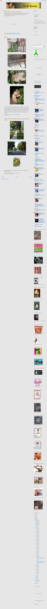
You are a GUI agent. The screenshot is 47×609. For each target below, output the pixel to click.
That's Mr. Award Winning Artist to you (41, 130)
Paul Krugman (37, 138)
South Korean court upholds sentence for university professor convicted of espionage (40, 100)
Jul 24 (38, 537)
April (37, 577)
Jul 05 (38, 568)
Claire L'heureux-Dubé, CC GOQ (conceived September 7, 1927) (42, 190)
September (37, 524)
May (36, 576)
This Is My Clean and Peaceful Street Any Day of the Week (16, 119)
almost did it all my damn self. (41, 184)
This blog (36, 154)
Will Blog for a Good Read (38, 82)
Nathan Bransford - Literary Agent (39, 141)
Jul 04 (38, 569)
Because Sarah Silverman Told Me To (13, 11)
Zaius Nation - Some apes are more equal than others (39, 204)
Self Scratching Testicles (42, 103)
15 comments (17, 33)
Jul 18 (38, 545)
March (37, 579)
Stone (8, 115)
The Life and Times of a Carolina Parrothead (39, 115)
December (37, 520)
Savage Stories (36, 15)
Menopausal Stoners (38, 173)
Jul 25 (38, 536)
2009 (36, 519)
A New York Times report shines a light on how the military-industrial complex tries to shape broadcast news (42, 221)
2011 (36, 516)
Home (17, 177)
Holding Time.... (41, 198)
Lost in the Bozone (37, 102)
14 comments (17, 114)
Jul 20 (38, 543)
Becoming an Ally (41, 174)
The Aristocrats (37, 108)
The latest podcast (37, 125)
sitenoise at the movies (38, 212)
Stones (5, 37)
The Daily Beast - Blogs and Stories (39, 225)
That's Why (36, 127)
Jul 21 (38, 541)
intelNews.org (37, 98)
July (36, 527)
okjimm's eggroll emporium (39, 167)
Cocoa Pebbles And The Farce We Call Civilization (39, 116)
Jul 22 (38, 540)
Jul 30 (38, 529)
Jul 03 (38, 570)
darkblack (36, 135)
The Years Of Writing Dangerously (39, 180)
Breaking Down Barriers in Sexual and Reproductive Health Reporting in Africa (39, 161)
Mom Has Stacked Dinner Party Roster (39, 165)
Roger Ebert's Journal (38, 226)
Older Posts (30, 177)
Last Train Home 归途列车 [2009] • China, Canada (41, 214)
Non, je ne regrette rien (38, 182)
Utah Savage (23, 4)
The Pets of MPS (37, 96)
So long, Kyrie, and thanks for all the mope (39, 195)
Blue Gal (36, 124)
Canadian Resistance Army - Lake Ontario (39, 93)
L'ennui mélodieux (37, 194)
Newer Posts (3, 177)
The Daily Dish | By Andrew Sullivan (39, 179)
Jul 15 (38, 549)
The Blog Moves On (37, 138)
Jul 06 (38, 566)
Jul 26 (38, 535)
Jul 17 (38, 547)
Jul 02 (38, 572)
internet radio (37, 600)
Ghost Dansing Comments (38, 218)
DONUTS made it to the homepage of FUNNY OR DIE (40, 210)
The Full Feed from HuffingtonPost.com (38, 159)
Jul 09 (38, 556)
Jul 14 (38, 551)
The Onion (36, 163)
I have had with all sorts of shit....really (42, 169)
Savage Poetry (36, 16)
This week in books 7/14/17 (41, 143)
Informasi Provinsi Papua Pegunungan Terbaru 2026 (41, 110)
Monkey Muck (37, 129)
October (37, 523)
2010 (36, 518)
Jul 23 (38, 539)
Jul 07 (38, 565)
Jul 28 (38, 532)
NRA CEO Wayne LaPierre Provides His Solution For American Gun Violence (40, 206)
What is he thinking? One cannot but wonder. (42, 120)
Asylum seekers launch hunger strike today (42, 148)
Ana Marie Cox (37, 156)
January (37, 581)
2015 (36, 514)
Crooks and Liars (37, 91)
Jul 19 (38, 544)
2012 (36, 515)
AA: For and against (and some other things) (39, 153)
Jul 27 (38, 533)
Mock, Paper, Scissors (38, 95)
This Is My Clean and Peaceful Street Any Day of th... (40, 562)
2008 (36, 583)
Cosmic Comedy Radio (42, 600)
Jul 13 (38, 552)
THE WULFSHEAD (38, 118)
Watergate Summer (37, 198)
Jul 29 (38, 531)
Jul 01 (38, 573)
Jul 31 (38, 528)
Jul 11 (38, 555)
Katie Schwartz (37, 209)
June (36, 575)
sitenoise (35, 28)
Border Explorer (37, 147)
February (37, 580)
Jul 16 (38, 548)
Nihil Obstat (37, 188)
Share (35, 11)
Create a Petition (39, 74)
